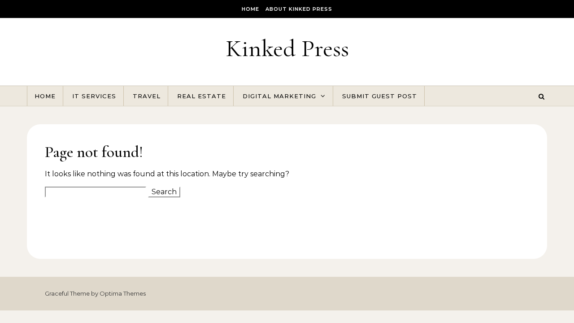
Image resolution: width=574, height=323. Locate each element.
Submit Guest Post (379, 96)
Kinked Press (287, 48)
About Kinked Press (298, 9)
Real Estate (201, 96)
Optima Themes (123, 293)
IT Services (94, 96)
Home (250, 9)
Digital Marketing (279, 96)
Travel (147, 96)
